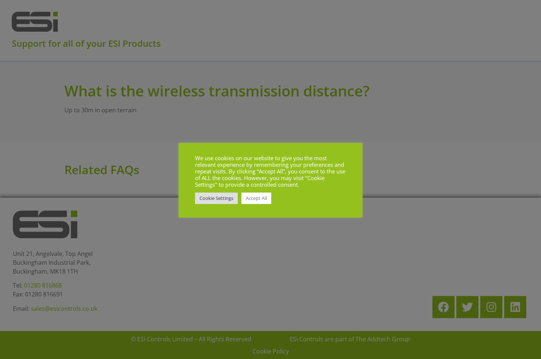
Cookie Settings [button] (216, 198)
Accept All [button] (256, 198)
